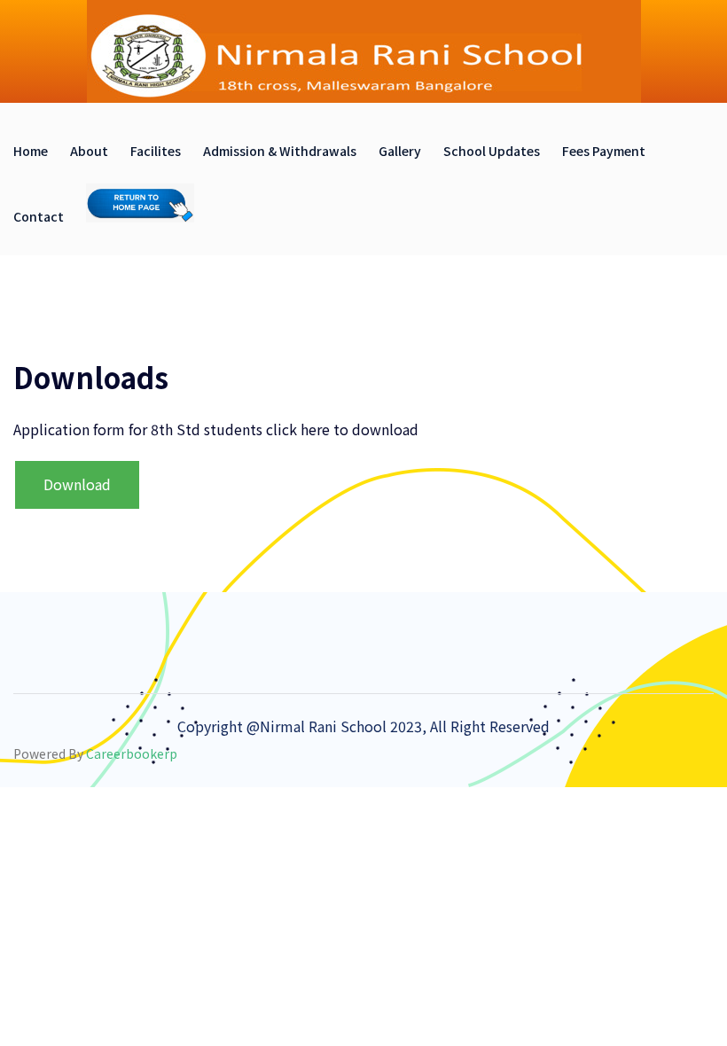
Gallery (400, 151)
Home (30, 151)
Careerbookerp (131, 753)
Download (77, 484)
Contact (38, 216)
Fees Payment (603, 151)
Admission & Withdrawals (279, 151)
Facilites (155, 151)
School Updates (491, 151)
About (89, 151)
